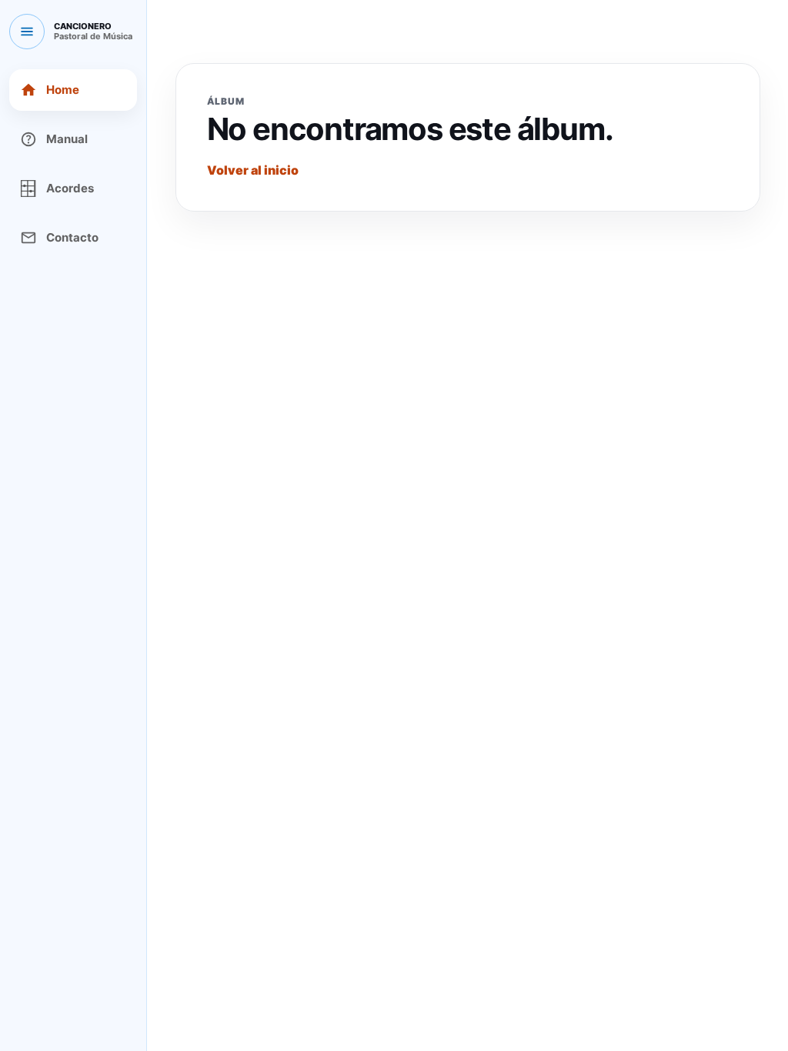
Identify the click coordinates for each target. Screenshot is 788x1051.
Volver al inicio (253, 170)
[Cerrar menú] (27, 31)
